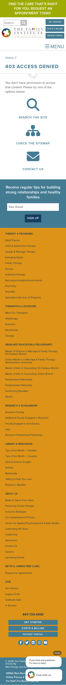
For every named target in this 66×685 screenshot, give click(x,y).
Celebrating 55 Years (16, 528)
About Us (11, 493)
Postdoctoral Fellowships (18, 379)
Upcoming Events (14, 557)
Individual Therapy (15, 274)
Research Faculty (14, 412)
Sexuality (10, 291)
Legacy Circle (12, 594)
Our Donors (11, 588)
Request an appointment (18, 573)
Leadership (11, 534)
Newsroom (11, 540)
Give (8, 581)
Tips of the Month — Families (21, 450)
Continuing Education (17, 391)
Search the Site (33, 117)
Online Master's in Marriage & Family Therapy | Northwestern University (30, 361)
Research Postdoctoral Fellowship (23, 434)
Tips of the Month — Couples (21, 456)
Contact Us (33, 169)
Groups (9, 268)
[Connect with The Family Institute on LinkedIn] (33, 642)
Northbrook (11, 330)
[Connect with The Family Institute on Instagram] (39, 642)
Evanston (10, 324)
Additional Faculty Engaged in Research (27, 417)
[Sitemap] (33, 134)
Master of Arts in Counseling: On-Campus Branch (32, 368)
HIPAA (9, 673)
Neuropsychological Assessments (23, 280)
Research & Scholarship (21, 405)
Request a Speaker (15, 484)
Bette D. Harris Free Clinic (19, 500)
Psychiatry (10, 286)
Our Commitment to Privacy (20, 517)
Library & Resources (18, 443)
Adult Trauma (12, 240)
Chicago (9, 335)
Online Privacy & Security (20, 677)
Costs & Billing (55, 29)
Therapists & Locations (20, 306)
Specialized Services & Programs (23, 297)
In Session (11, 605)
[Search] (33, 108)
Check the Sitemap (33, 143)
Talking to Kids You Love (18, 479)
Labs (7, 429)
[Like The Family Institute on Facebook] (20, 642)
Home (9, 58)
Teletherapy (11, 318)
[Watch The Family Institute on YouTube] (45, 642)
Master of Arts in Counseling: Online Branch (29, 373)
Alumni (9, 396)
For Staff (10, 681)
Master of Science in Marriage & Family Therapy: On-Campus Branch (31, 352)
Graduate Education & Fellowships (28, 344)
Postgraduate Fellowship (18, 385)
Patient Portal (54, 36)
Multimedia (11, 473)
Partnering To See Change (19, 505)
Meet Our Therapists (16, 312)
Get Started (55, 22)
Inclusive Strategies (15, 511)
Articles (9, 467)
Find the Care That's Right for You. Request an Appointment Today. (33, 8)
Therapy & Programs (19, 233)
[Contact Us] (33, 160)
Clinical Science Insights (18, 461)
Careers (9, 551)
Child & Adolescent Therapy (20, 245)
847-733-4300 (33, 614)
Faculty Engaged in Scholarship (22, 423)
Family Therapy (13, 263)
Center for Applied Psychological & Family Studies (32, 523)
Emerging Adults (14, 257)
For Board (22, 681)
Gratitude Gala (13, 599)
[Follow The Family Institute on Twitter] (27, 642)
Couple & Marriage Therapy (20, 251)
